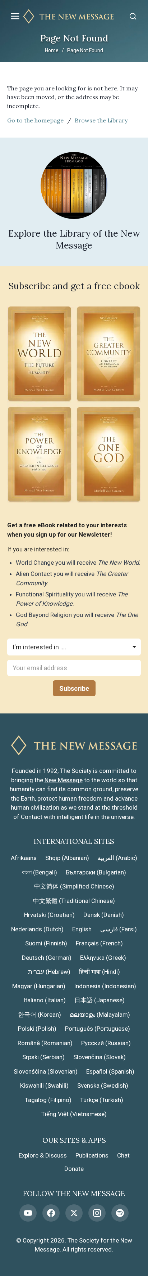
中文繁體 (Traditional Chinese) (74, 900)
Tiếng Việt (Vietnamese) (74, 1114)
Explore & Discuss (43, 1155)
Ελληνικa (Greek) (103, 957)
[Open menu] (15, 16)
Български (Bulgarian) (96, 872)
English (82, 929)
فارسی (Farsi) (118, 929)
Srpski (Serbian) (43, 1057)
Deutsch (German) (46, 957)
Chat (123, 1155)
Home (52, 50)
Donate (74, 1168)
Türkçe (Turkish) (101, 1099)
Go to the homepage (35, 120)
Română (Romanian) (45, 1043)
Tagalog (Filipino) (48, 1099)
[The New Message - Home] (74, 16)
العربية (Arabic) (117, 857)
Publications (91, 1155)
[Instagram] (97, 1213)
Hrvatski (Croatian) (49, 914)
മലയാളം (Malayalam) (100, 1014)
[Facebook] (51, 1213)
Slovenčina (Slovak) (99, 1057)
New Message (64, 780)
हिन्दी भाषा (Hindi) (99, 971)
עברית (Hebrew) (49, 971)
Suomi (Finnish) (46, 943)
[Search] (133, 16)
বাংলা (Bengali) (39, 872)
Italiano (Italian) (44, 1000)
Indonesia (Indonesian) (105, 986)
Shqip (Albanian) (67, 857)
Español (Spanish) (110, 1071)
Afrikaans (24, 857)
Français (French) (99, 943)
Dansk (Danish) (103, 914)
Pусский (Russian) (106, 1043)
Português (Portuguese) (97, 1028)
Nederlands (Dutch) (37, 929)
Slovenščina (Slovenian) (46, 1071)
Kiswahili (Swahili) (44, 1085)
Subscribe (74, 688)
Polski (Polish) (37, 1028)
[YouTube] (28, 1213)
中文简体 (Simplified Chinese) (74, 886)
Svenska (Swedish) (102, 1085)
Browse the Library (101, 120)
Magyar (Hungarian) (38, 986)
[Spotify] (120, 1213)
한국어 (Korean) (39, 1014)
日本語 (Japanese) (99, 1000)
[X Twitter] (74, 1213)
